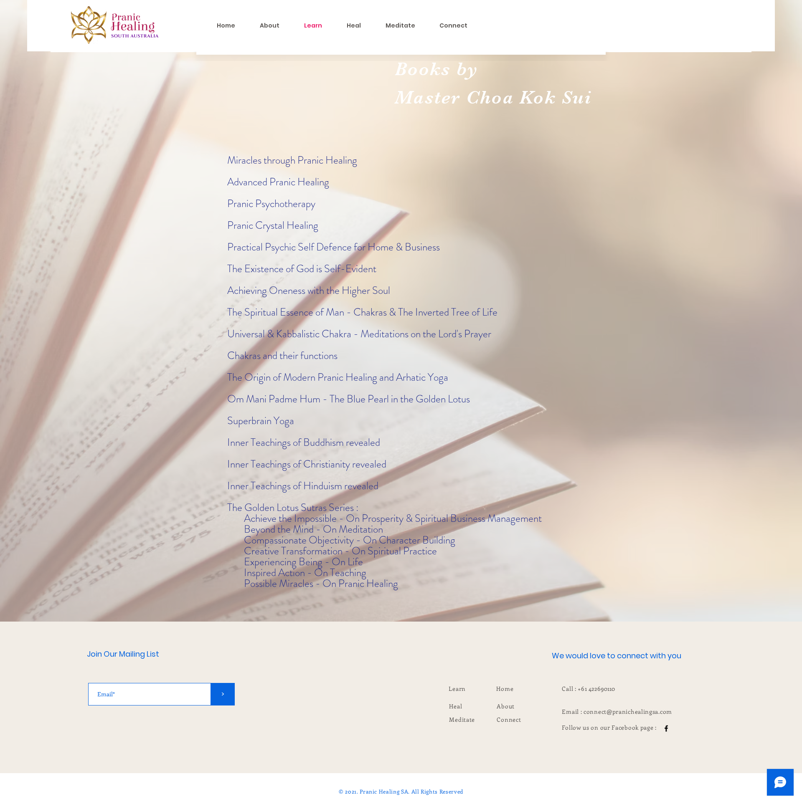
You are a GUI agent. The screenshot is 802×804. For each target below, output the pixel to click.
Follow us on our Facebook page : (610, 727)
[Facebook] (666, 728)
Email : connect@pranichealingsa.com (617, 712)
